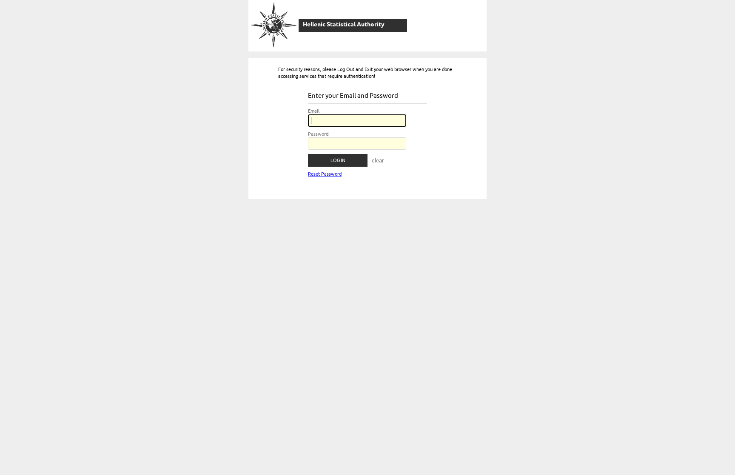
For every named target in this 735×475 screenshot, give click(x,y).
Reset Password (325, 173)
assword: (319, 134)
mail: (314, 111)
